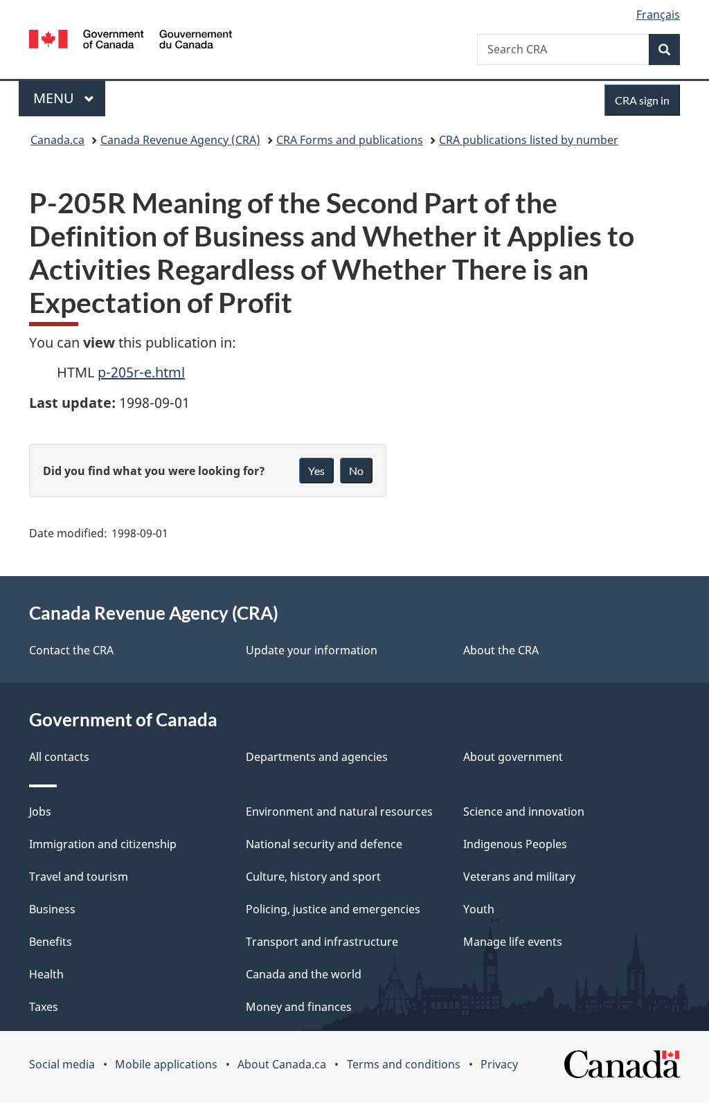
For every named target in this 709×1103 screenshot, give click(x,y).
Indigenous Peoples (515, 844)
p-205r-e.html (141, 372)
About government (513, 756)
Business (52, 909)
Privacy (499, 1064)
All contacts (59, 756)
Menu (55, 98)
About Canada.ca (281, 1064)
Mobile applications (166, 1064)
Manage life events (512, 941)
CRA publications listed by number (528, 139)
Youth (478, 909)
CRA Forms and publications (349, 139)
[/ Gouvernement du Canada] (130, 41)
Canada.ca (57, 139)
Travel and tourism (78, 876)
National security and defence (324, 844)
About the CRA (501, 650)
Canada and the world (303, 974)
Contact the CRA (71, 650)
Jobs (40, 811)
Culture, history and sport (313, 876)
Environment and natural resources (339, 811)
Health (46, 974)
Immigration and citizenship (103, 844)
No (356, 470)
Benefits (50, 941)
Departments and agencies (317, 756)
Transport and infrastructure (322, 941)
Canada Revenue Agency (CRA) (180, 139)
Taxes (43, 1006)
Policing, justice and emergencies (333, 909)
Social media (62, 1064)
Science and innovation (523, 811)
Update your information (311, 650)
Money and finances (299, 1006)
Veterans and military (519, 876)
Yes (316, 470)
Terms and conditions (403, 1064)
